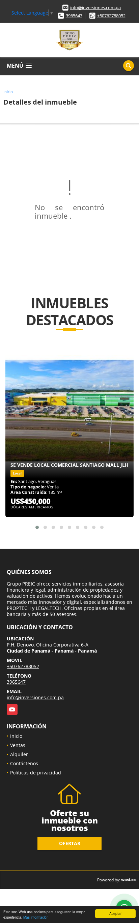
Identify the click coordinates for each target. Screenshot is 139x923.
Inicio (8, 91)
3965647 (74, 16)
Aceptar (115, 913)
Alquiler (19, 754)
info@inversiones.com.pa (95, 7)
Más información (36, 917)
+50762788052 (111, 16)
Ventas (17, 745)
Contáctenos (24, 763)
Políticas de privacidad (35, 772)
